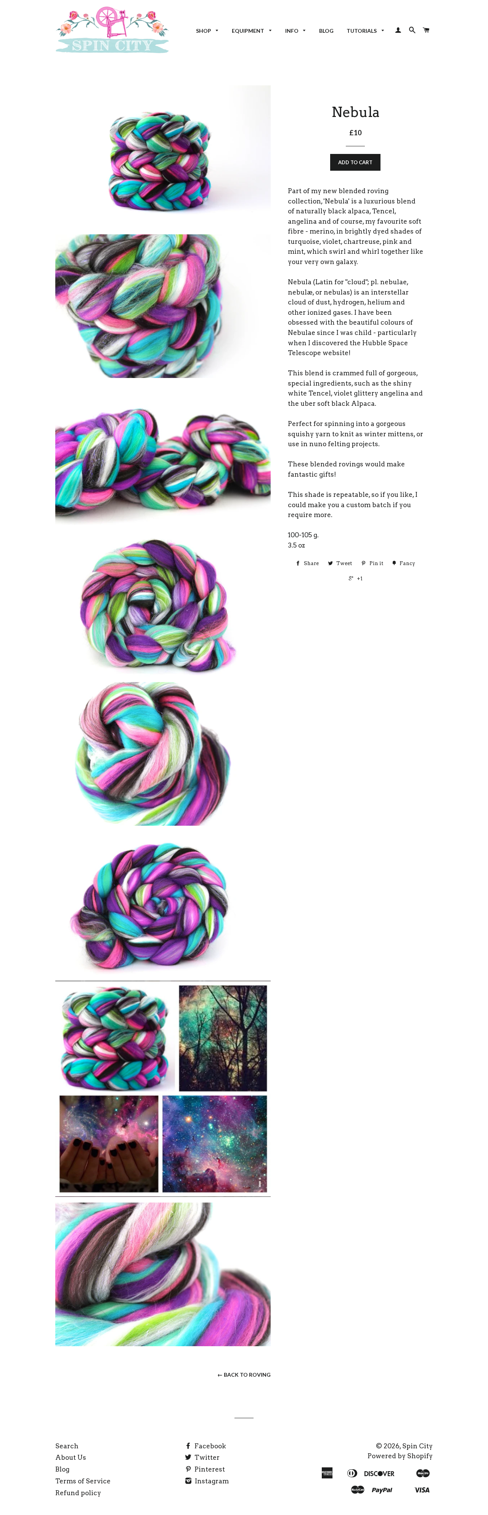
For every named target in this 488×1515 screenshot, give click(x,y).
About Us (70, 1457)
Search (67, 1446)
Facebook (209, 1446)
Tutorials (362, 30)
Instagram (211, 1481)
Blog (326, 30)
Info (292, 30)
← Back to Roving (244, 1374)
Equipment (248, 30)
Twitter (206, 1457)
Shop (204, 30)
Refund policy (78, 1493)
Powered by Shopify (400, 1456)
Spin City (417, 1446)
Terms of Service (83, 1481)
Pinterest (209, 1469)
